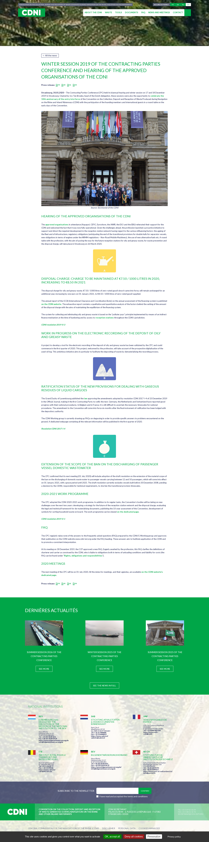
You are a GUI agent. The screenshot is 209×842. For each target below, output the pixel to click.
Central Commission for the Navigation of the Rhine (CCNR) (63, 828)
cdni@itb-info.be (45, 771)
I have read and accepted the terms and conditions (123, 796)
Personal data (127, 828)
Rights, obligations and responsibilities (83, 555)
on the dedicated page (128, 512)
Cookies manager (149, 828)
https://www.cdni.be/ (47, 770)
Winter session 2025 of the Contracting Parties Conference (104, 656)
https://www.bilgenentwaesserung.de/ (106, 767)
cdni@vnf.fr (148, 734)
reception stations (104, 317)
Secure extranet (161, 5)
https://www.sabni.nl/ (99, 736)
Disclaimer (108, 828)
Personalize (153, 836)
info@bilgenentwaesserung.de (51, 742)
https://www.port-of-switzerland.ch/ (157, 771)
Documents (131, 12)
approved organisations (56, 224)
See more (44, 668)
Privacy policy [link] (174, 836)
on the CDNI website (51, 304)
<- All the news (50, 55)
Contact (178, 12)
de (178, 5)
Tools (118, 12)
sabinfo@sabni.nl (98, 738)
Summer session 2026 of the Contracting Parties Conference (44, 656)
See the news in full (104, 685)
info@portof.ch (149, 773)
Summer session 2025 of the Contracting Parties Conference (165, 656)
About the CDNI (93, 12)
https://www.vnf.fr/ (150, 732)
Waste (108, 12)
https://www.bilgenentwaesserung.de (54, 740)
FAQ (143, 12)
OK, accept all (112, 836)
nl (183, 5)
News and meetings (159, 12)
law (85, 398)
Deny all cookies (134, 836)
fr (173, 5)
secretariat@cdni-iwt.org (190, 814)
